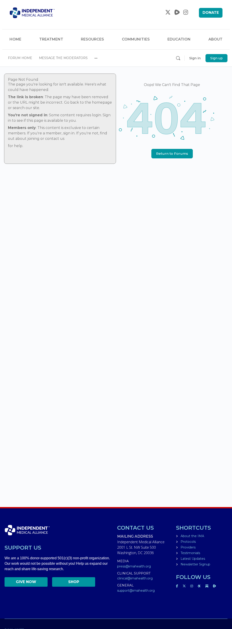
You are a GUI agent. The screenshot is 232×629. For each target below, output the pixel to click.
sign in (69, 133)
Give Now (26, 582)
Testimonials (190, 553)
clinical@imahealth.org (135, 578)
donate (211, 12)
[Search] (178, 58)
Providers (188, 547)
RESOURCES (92, 39)
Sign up (216, 58)
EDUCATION (179, 39)
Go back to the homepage (88, 102)
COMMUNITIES (136, 39)
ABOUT (215, 39)
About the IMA (192, 536)
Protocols (188, 542)
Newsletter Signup (195, 564)
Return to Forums (172, 153)
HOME (15, 39)
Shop (73, 582)
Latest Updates (193, 559)
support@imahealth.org (136, 590)
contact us (54, 138)
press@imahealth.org (134, 566)
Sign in (195, 58)
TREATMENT (51, 39)
